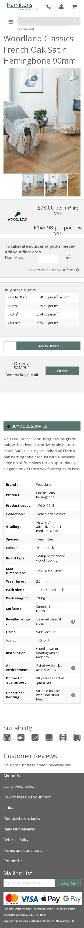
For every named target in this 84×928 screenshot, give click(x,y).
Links (8, 807)
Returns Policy (16, 839)
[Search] (75, 21)
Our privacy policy (19, 786)
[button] (56, 185)
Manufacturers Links (22, 818)
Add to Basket (48, 346)
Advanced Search (26, 28)
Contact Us (13, 860)
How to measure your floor (52, 269)
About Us (12, 775)
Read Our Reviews (19, 829)
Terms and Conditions (23, 850)
